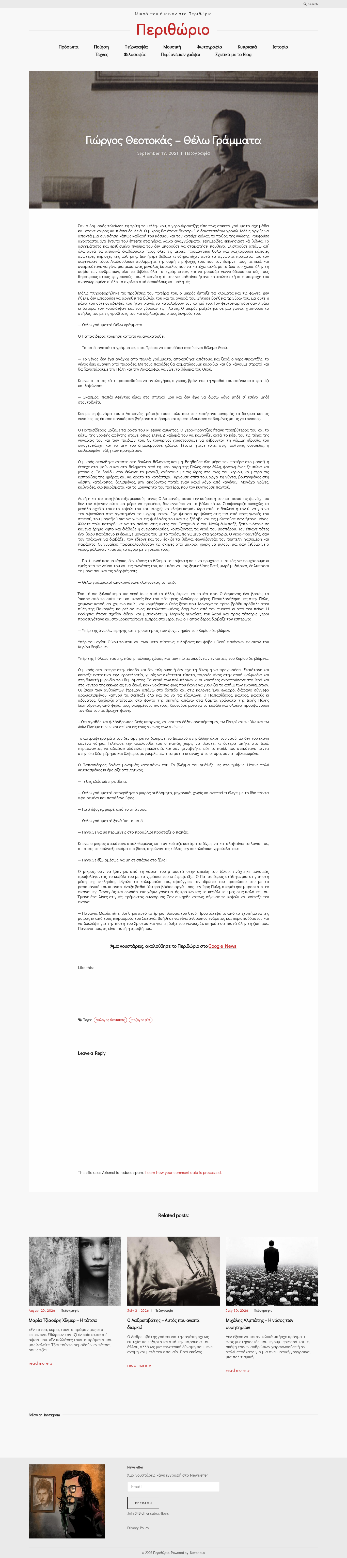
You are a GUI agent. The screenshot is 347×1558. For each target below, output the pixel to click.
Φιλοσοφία (135, 54)
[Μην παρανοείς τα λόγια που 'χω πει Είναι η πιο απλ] (192, 1436)
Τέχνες (102, 54)
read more (39, 1363)
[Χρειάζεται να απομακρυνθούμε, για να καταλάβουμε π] (83, 1436)
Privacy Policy (138, 1527)
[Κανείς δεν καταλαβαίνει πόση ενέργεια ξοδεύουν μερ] (228, 1436)
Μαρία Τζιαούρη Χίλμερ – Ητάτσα (63, 1320)
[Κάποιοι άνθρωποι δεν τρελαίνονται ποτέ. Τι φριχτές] (301, 1436)
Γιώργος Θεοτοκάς (110, 1019)
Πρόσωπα (68, 47)
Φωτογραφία (209, 47)
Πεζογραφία (136, 47)
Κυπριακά (247, 47)
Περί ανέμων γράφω (180, 54)
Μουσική (172, 47)
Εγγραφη (143, 1503)
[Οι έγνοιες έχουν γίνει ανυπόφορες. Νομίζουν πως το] (46, 1436)
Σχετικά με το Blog (233, 54)
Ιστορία (280, 47)
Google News (222, 946)
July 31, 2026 (138, 1310)
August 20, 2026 (42, 1310)
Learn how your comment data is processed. (183, 1172)
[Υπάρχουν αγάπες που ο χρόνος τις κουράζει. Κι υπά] (155, 1436)
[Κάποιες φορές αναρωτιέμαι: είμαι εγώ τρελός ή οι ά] (119, 1436)
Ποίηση (101, 47)
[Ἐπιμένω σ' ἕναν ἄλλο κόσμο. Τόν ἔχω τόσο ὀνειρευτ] (264, 1436)
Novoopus (197, 1552)
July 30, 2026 (237, 1310)
